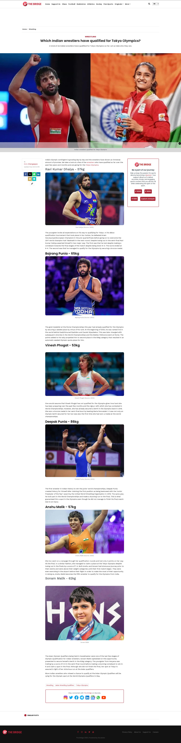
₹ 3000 (148, 191)
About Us (137, 732)
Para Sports (108, 4)
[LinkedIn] (38, 174)
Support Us (56, 4)
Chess (64, 4)
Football (71, 4)
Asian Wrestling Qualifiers (65, 685)
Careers (155, 732)
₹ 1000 (134, 199)
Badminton (81, 4)
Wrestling (90, 36)
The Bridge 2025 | (82, 738)
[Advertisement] (90, 20)
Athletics (91, 4)
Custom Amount (148, 199)
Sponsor (149, 175)
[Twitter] (30, 174)
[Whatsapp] (34, 174)
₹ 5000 (138, 191)
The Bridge (88, 693)
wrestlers (90, 162)
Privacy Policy (127, 732)
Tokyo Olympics (92, 165)
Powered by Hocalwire (97, 738)
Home (47, 4)
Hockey (99, 4)
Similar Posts (33, 715)
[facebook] (26, 174)
